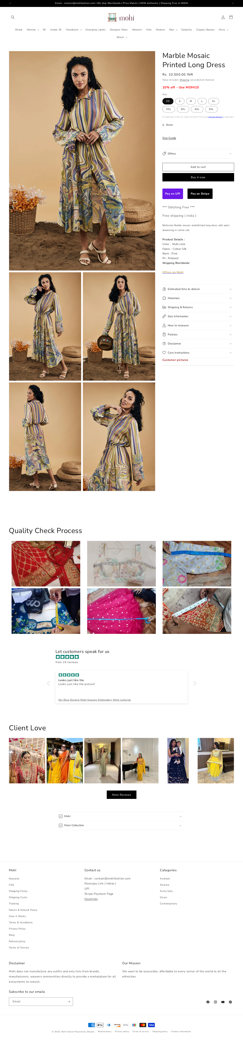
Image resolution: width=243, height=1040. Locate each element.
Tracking (14, 903)
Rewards (14, 878)
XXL (168, 109)
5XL (211, 109)
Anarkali (165, 878)
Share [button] (169, 125)
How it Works (17, 916)
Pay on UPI (172, 193)
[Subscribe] (69, 1001)
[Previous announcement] (10, 3)
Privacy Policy (17, 928)
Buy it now (198, 177)
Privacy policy (122, 1031)
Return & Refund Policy (23, 910)
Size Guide (169, 138)
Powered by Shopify (85, 1031)
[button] (13, 17)
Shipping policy (160, 1031)
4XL (197, 109)
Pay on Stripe (200, 193)
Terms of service (141, 1031)
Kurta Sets (166, 891)
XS (168, 101)
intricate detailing (215, 117)
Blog (11, 935)
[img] (123, 657)
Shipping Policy (18, 891)
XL (213, 101)
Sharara (164, 884)
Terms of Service (19, 947)
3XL (183, 109)
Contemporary (168, 903)
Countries (91, 899)
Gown (163, 897)
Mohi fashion (67, 1031)
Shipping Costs (18, 897)
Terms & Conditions (21, 922)
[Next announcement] (233, 3)
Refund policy (17, 941)
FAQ (11, 884)
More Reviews (121, 795)
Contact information (181, 1031)
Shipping (184, 79)
